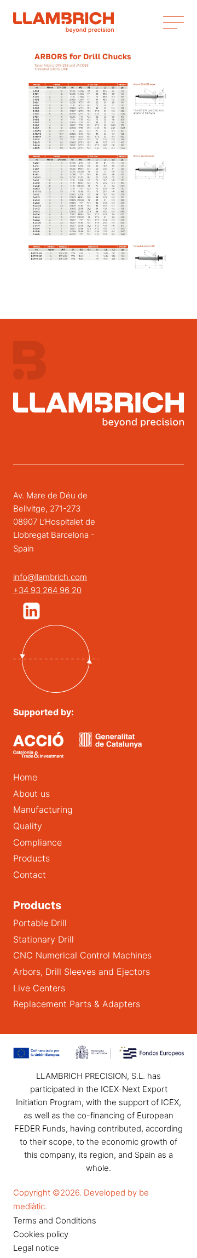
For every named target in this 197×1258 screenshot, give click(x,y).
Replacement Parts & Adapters (76, 1003)
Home (25, 777)
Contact (29, 874)
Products (31, 858)
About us (31, 793)
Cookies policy (40, 1234)
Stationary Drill (43, 939)
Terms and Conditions (54, 1220)
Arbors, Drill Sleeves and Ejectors (81, 971)
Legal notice (36, 1248)
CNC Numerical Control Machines (82, 955)
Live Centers (39, 988)
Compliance (37, 842)
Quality (27, 825)
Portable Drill (40, 922)
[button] (31, 611)
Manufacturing (43, 809)
